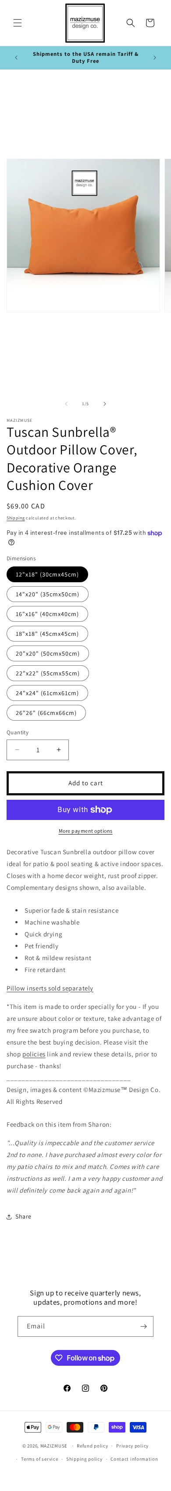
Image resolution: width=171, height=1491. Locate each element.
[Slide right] (104, 404)
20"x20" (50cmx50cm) (48, 653)
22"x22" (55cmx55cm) (48, 673)
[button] (17, 23)
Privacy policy (132, 1446)
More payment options (86, 830)
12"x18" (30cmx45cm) (47, 574)
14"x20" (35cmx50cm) (47, 594)
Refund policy (92, 1446)
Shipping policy (84, 1459)
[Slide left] (66, 404)
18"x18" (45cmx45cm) (47, 634)
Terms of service (39, 1459)
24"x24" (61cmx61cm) (47, 693)
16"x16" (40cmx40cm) (47, 614)
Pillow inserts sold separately (50, 988)
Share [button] (23, 1216)
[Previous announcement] (16, 57)
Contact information (134, 1459)
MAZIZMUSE (54, 1446)
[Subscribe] (143, 1326)
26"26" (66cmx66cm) (46, 713)
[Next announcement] (154, 57)
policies (34, 1054)
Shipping (16, 518)
